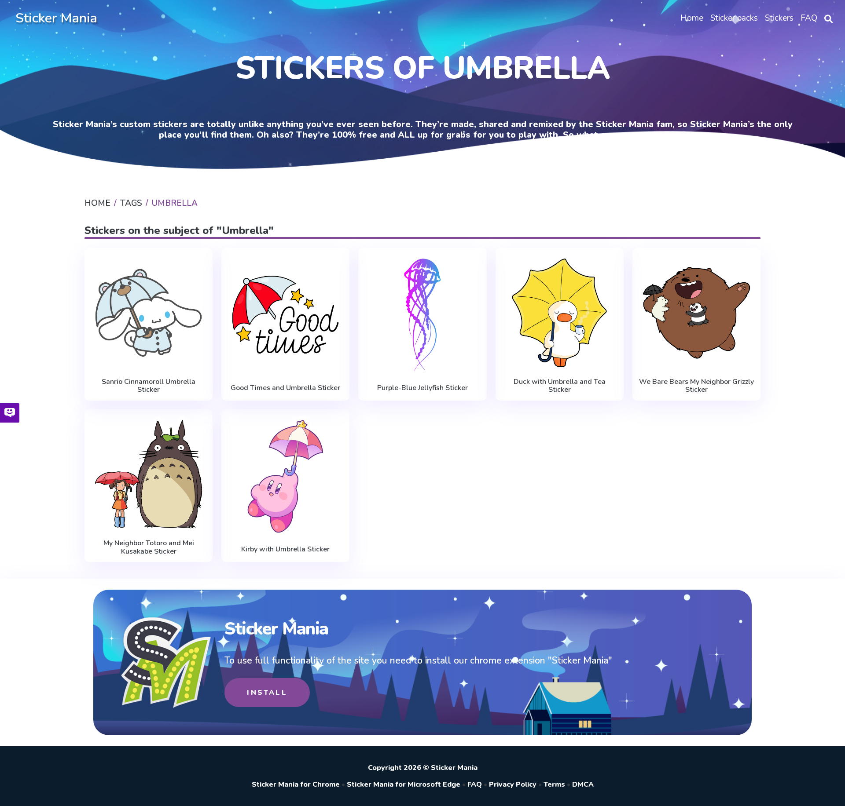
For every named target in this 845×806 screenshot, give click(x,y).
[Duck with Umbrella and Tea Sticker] (559, 313)
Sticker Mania (56, 18)
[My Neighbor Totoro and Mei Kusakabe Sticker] (148, 474)
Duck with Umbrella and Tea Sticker (560, 386)
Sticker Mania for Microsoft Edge (403, 784)
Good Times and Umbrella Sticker (285, 388)
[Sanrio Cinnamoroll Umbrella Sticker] (148, 313)
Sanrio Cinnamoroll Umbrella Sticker (148, 386)
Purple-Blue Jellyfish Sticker (422, 388)
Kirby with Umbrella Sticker (285, 549)
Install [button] (267, 692)
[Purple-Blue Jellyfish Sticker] (422, 315)
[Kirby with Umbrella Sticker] (285, 476)
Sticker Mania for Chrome (296, 784)
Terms (554, 784)
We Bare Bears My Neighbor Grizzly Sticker (696, 386)
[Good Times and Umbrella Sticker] (285, 315)
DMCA (583, 784)
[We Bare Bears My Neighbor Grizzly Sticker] (696, 313)
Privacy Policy (512, 784)
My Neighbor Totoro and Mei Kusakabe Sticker (148, 547)
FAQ (474, 784)
